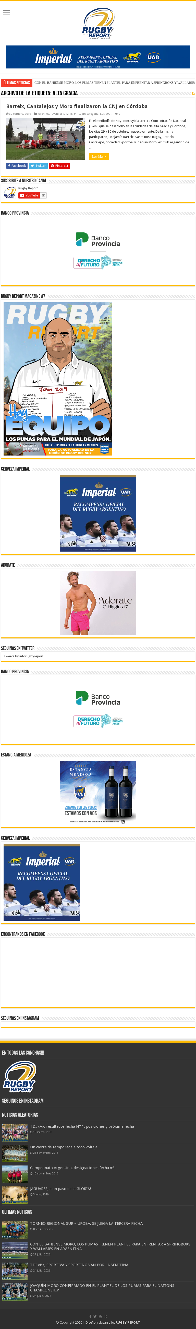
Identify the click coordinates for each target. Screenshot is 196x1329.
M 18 (69, 113)
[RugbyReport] (98, 57)
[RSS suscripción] (193, 94)
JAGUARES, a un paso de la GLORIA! (60, 1188)
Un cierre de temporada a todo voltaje (63, 1147)
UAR (109, 113)
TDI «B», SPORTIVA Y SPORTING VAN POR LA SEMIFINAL (76, 83)
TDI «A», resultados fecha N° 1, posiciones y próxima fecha (82, 1126)
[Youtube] (100, 1316)
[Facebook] (90, 1316)
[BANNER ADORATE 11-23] (98, 602)
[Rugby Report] (98, 22)
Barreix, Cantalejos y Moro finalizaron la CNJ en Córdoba (77, 106)
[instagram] (105, 1316)
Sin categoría (90, 113)
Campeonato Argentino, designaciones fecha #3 (72, 1167)
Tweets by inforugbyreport (23, 656)
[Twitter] (95, 1316)
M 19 (77, 113)
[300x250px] (98, 792)
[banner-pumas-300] (98, 513)
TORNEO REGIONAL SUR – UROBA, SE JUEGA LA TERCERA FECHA (86, 1223)
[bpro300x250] (98, 250)
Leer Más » (99, 156)
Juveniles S (58, 113)
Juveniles (43, 113)
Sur (102, 113)
